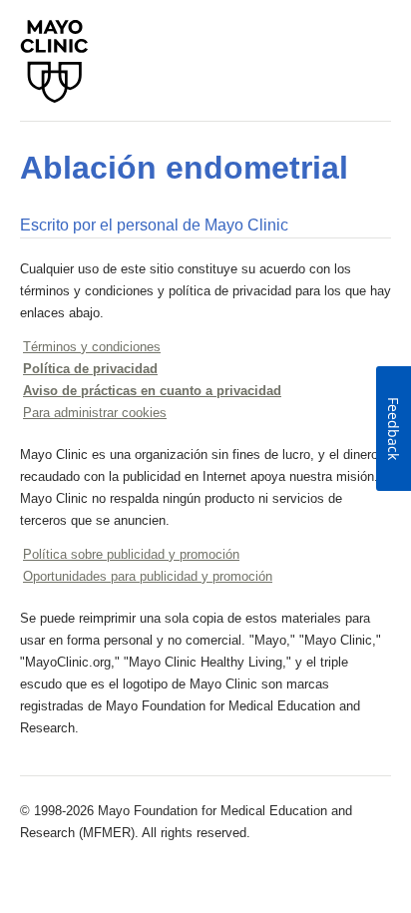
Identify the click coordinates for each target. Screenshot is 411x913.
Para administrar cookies (95, 412)
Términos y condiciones (92, 346)
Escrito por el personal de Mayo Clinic (154, 225)
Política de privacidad (90, 368)
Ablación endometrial (184, 168)
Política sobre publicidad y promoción (131, 554)
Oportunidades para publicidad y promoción (147, 576)
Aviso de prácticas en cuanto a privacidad (152, 390)
